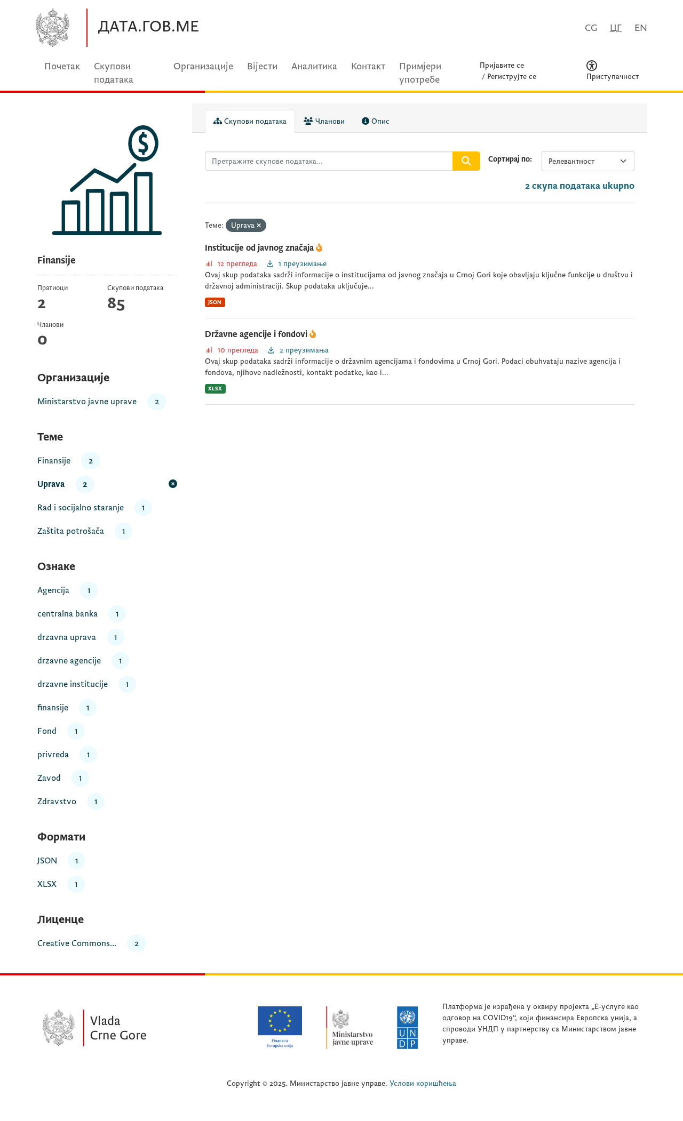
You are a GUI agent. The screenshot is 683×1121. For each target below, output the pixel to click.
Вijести (262, 66)
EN (640, 28)
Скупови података (254, 121)
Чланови (329, 121)
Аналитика (314, 66)
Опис (379, 121)
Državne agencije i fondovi (257, 334)
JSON (214, 302)
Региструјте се (511, 76)
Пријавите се (502, 65)
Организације (203, 66)
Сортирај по (509, 159)
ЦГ (616, 28)
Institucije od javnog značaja (260, 248)
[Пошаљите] (466, 161)
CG (591, 28)
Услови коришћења (423, 1083)
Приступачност (612, 76)
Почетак (62, 66)
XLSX (215, 388)
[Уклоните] (259, 225)
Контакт (368, 66)
